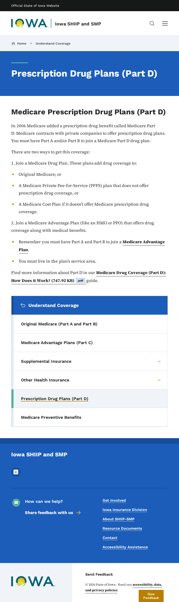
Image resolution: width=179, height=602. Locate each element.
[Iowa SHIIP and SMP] (29, 23)
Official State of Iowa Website (35, 5)
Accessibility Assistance (125, 547)
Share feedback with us (49, 512)
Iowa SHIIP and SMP (78, 24)
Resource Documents (122, 528)
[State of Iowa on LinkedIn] (16, 475)
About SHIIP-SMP (118, 519)
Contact (110, 537)
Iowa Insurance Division (125, 509)
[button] (151, 596)
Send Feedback (99, 574)
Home (21, 43)
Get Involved (114, 500)
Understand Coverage (53, 43)
